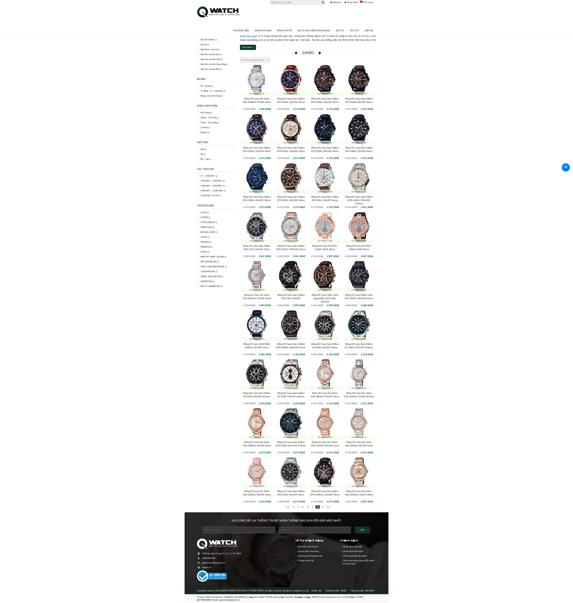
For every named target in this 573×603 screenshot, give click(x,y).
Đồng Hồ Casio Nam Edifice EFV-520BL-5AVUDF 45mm (359, 100)
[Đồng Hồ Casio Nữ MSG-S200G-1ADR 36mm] (359, 227)
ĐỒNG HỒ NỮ (284, 30)
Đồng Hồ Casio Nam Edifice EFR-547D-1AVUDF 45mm (257, 248)
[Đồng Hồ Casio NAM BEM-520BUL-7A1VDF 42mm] (257, 325)
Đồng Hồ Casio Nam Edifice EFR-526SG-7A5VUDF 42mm (291, 248)
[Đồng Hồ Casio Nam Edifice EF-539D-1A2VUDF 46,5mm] (359, 325)
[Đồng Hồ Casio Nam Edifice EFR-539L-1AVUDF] (291, 276)
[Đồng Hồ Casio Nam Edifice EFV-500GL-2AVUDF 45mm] (291, 80)
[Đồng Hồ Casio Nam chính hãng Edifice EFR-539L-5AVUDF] (325, 276)
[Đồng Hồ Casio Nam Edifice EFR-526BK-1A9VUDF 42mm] (291, 325)
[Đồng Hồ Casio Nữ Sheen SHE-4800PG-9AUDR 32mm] (257, 423)
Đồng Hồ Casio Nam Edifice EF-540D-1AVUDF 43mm (325, 346)
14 (323, 507)
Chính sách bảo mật (352, 546)
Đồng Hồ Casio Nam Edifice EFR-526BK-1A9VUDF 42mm (291, 346)
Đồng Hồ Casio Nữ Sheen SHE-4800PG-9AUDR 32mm (257, 444)
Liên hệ (369, 30)
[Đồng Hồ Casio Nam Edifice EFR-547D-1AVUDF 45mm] (257, 227)
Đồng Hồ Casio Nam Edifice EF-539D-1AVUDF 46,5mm (257, 395)
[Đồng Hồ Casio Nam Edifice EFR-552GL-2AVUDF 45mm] (257, 129)
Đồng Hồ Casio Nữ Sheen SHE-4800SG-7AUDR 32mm (325, 395)
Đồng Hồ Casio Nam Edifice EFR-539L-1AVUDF (291, 297)
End (328, 507)
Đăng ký (337, 2)
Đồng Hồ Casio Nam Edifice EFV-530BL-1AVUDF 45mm (359, 149)
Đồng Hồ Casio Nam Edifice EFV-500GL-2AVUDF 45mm (291, 100)
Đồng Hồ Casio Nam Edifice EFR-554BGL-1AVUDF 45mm (325, 493)
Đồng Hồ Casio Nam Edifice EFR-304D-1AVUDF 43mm (291, 493)
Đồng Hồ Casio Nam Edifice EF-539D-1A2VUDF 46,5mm (359, 346)
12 (313, 507)
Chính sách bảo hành (353, 551)
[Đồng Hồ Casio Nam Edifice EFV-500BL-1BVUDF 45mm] (325, 129)
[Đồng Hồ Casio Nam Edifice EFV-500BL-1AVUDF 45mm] (325, 80)
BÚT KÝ (340, 30)
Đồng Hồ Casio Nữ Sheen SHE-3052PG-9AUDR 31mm (325, 444)
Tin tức (354, 30)
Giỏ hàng (367, 2)
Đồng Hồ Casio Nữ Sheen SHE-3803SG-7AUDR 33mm (359, 493)
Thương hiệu (241, 30)
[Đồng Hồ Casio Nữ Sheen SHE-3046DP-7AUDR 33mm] (257, 80)
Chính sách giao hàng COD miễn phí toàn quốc (358, 562)
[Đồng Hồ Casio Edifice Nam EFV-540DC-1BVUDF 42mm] (359, 276)
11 (307, 507)
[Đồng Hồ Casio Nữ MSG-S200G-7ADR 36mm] (325, 227)
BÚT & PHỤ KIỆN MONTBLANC (314, 30)
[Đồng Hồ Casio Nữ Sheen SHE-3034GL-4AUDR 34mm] (257, 472)
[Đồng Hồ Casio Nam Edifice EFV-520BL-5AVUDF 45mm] (359, 80)
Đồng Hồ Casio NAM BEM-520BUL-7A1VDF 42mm (257, 346)
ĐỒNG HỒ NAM (263, 30)
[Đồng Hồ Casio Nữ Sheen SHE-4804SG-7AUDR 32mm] (257, 276)
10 (303, 507)
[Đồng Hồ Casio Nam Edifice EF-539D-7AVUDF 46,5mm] (291, 374)
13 (318, 507)
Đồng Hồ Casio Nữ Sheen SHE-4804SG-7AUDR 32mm (257, 297)
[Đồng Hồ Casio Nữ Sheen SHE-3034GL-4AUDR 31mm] (359, 423)
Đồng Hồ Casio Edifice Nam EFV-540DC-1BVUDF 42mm (359, 297)
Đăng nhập (352, 2)
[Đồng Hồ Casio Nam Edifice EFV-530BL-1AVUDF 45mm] (359, 129)
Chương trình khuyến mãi (310, 556)
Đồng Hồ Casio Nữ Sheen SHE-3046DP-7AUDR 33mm (257, 100)
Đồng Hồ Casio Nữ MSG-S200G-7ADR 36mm (325, 248)
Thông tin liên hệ (306, 560)
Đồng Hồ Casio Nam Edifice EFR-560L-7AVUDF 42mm (325, 198)
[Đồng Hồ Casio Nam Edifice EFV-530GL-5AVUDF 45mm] (291, 178)
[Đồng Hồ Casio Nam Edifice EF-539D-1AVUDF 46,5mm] (257, 374)
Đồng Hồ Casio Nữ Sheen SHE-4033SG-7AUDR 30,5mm (359, 395)
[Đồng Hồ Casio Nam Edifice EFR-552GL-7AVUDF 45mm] (291, 129)
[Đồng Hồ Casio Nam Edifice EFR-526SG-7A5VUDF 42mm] (291, 227)
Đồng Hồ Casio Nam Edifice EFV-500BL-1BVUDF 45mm (325, 149)
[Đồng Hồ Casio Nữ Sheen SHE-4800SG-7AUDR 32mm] (325, 374)
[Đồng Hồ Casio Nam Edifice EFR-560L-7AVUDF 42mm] (325, 178)
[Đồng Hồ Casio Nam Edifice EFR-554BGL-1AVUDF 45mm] (325, 472)
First (287, 507)
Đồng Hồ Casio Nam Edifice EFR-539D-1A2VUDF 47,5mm (291, 444)
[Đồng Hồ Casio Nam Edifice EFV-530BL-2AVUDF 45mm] (257, 178)
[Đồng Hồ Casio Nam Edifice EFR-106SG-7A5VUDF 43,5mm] (359, 178)
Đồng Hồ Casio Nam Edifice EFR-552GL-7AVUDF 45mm (291, 149)
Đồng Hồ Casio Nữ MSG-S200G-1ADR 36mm (359, 248)
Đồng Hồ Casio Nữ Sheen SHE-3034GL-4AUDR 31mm (359, 444)
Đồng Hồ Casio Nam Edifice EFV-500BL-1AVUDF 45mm (325, 100)
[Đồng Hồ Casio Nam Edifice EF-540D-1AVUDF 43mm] (325, 325)
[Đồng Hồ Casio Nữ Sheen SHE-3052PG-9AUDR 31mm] (325, 423)
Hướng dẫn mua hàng (308, 551)
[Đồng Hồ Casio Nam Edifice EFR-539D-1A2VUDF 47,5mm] (291, 423)
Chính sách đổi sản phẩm (355, 556)
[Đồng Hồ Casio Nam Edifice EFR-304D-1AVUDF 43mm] (291, 472)
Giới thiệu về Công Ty (308, 546)
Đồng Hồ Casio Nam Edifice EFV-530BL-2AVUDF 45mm (257, 198)
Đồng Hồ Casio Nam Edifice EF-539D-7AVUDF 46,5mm (291, 395)
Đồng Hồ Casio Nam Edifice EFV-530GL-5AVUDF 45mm (291, 198)
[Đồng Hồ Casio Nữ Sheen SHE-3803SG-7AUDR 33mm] (359, 472)
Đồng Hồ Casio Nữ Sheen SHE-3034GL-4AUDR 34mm (257, 493)
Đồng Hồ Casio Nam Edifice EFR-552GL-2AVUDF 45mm (257, 149)
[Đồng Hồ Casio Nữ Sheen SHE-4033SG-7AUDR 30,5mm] (359, 374)
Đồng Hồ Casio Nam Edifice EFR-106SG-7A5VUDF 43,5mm (359, 200)
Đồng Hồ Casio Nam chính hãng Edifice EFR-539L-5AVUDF (325, 298)
